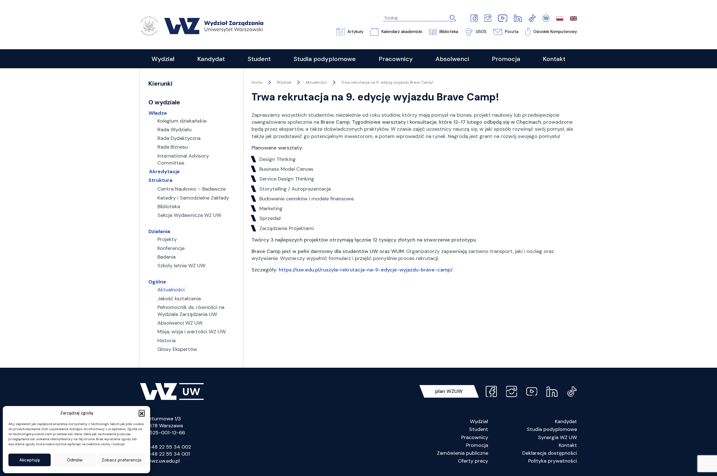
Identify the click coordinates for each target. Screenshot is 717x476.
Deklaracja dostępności (549, 453)
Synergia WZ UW (557, 437)
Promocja (477, 445)
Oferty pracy (473, 461)
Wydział (479, 421)
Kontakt (568, 445)
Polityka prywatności (552, 461)
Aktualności (316, 82)
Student (478, 429)
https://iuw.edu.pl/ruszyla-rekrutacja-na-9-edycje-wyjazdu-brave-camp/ (366, 269)
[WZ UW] (201, 26)
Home (257, 82)
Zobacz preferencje (121, 460)
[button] (142, 413)
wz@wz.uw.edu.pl (160, 461)
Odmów (75, 460)
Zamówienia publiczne (462, 453)
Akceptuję (29, 460)
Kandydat (566, 421)
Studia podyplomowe (552, 429)
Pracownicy (474, 437)
